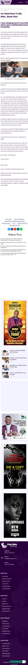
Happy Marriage (6, 223)
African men (8, 219)
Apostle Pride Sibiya (19, 219)
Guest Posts (5, 584)
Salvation (4, 599)
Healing (4, 601)
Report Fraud (5, 623)
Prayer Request (6, 588)
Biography (4, 621)
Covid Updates (6, 643)
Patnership (5, 576)
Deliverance (5, 603)
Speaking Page (6, 586)
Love (14, 223)
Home (2, 9)
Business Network (6, 579)
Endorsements (6, 581)
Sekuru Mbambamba (9, 9)
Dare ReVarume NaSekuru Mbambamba (15, 221)
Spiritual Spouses (6, 606)
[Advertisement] (14, 201)
